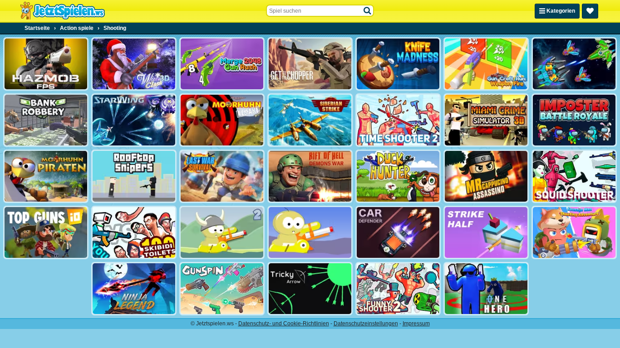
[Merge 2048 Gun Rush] (222, 64)
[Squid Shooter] (574, 176)
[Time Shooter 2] (398, 120)
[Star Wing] (134, 120)
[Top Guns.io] (46, 232)
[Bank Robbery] (46, 120)
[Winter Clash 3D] (134, 64)
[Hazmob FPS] (46, 64)
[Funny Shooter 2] (398, 288)
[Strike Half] (486, 232)
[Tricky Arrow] (310, 288)
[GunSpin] (222, 288)
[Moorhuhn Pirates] (46, 176)
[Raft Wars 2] (222, 232)
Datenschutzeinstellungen (366, 323)
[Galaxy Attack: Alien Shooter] (574, 64)
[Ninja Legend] (134, 288)
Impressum (416, 323)
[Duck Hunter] (398, 176)
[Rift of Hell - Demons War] (310, 176)
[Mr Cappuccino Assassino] (486, 176)
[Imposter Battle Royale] (574, 120)
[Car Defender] (398, 232)
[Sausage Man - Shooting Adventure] (574, 232)
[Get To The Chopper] (310, 64)
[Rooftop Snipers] (134, 176)
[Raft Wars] (310, 232)
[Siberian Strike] (310, 120)
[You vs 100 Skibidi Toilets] (134, 232)
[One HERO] (486, 288)
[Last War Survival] (222, 176)
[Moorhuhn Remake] (222, 120)
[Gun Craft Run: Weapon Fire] (486, 64)
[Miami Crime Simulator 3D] (486, 120)
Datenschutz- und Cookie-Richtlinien (283, 323)
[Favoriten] (590, 11)
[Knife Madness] (398, 64)
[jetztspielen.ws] (62, 10)
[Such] (367, 10)
